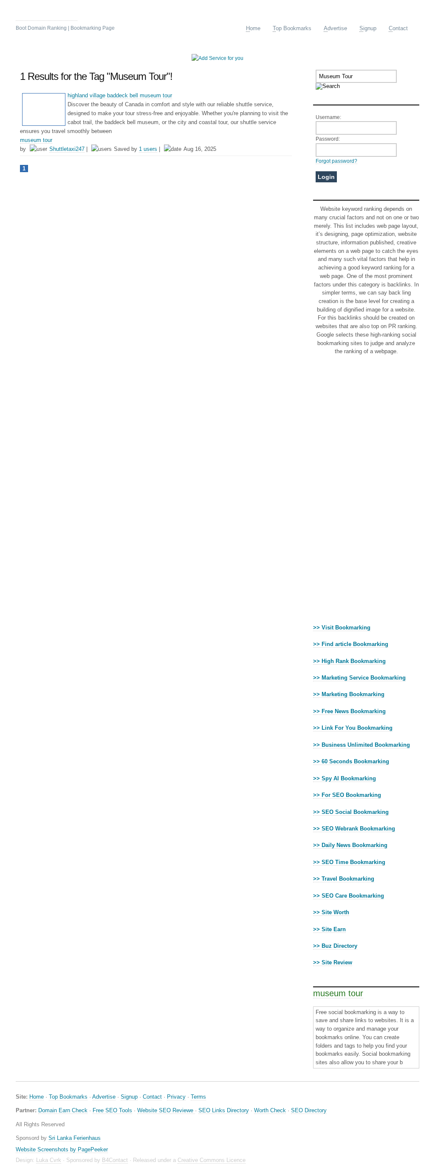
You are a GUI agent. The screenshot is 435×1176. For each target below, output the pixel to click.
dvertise (335, 28)
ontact (398, 28)
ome (253, 28)
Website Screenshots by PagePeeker (62, 1149)
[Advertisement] (366, 491)
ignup (367, 28)
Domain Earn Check (63, 1110)
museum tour (36, 140)
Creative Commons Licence (212, 1160)
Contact (152, 1097)
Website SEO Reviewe (166, 1110)
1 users (148, 149)
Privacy (176, 1097)
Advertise (104, 1097)
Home (36, 1097)
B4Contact (115, 1160)
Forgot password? (336, 161)
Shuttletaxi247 (67, 149)
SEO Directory (309, 1110)
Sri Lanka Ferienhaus (74, 1138)
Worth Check (270, 1110)
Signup (129, 1097)
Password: (328, 139)
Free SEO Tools (112, 1110)
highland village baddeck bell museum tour (120, 95)
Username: (328, 117)
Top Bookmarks (68, 1097)
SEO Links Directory (223, 1110)
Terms (198, 1097)
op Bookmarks (292, 28)
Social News (46, 14)
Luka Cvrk (48, 1160)
